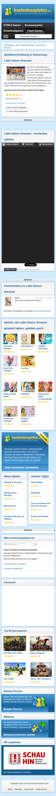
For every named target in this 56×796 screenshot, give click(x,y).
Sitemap (18, 789)
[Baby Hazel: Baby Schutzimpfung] (45, 387)
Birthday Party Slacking (10, 494)
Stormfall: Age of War (12, 653)
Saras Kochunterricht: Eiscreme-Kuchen (41, 504)
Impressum (29, 789)
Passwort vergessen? (14, 568)
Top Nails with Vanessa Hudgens (14, 517)
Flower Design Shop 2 (9, 395)
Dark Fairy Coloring (8, 369)
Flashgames (9, 45)
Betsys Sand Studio (39, 516)
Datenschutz (41, 789)
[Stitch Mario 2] (28, 339)
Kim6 (17, 298)
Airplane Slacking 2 (43, 347)
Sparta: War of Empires (40, 679)
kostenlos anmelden (42, 311)
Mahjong (9, 716)
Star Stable (9, 679)
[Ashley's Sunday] (28, 411)
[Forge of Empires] (41, 644)
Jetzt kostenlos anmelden (22, 467)
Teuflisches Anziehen (8, 419)
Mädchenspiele (27, 45)
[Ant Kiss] (28, 361)
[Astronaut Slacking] (10, 339)
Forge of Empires (37, 653)
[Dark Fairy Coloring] (10, 361)
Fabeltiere (25, 394)
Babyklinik (35, 493)
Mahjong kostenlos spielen (19, 734)
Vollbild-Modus (12, 144)
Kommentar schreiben (16, 103)
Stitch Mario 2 (27, 346)
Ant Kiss (25, 368)
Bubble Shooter (13, 691)
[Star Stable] (15, 670)
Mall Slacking (10, 506)
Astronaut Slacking (7, 347)
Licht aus (29, 144)
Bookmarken (47, 144)
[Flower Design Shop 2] (10, 387)
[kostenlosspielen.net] (28, 13)
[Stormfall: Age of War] (14, 644)
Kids (18, 45)
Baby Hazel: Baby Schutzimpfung (45, 396)
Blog (10, 789)
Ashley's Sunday (25, 419)
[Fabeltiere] (28, 387)
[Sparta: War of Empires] (41, 670)
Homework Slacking (13, 482)
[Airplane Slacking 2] (45, 339)
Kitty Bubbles (37, 482)
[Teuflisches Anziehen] (10, 411)
